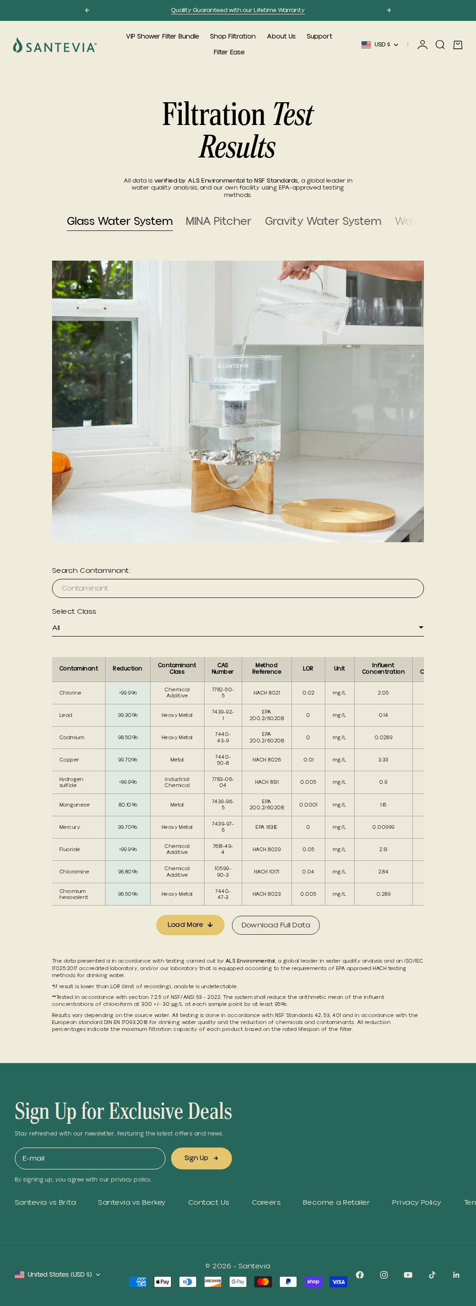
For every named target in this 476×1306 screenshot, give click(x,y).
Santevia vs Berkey (132, 1202)
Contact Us (209, 1202)
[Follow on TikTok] (432, 1275)
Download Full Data (276, 925)
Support (319, 36)
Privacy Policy (417, 1202)
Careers (266, 1202)
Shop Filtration (233, 36)
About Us (281, 36)
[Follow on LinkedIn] (456, 1275)
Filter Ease (229, 52)
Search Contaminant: (91, 570)
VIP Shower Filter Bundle (162, 36)
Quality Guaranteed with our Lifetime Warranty (238, 10)
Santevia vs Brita (45, 1202)
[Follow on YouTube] (408, 1275)
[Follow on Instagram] (384, 1275)
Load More (186, 925)
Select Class (74, 611)
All (56, 628)
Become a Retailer (336, 1202)
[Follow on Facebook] (359, 1275)
